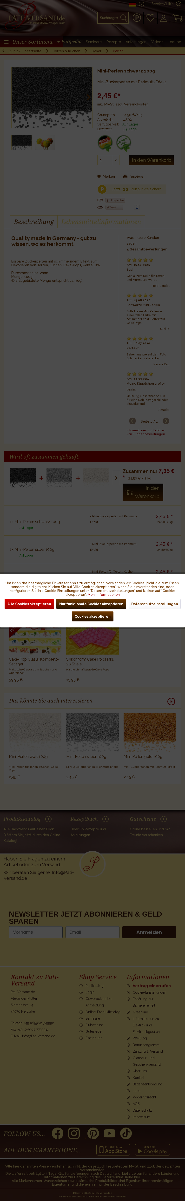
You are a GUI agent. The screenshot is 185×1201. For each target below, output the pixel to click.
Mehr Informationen (104, 594)
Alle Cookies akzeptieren (29, 604)
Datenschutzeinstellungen (154, 604)
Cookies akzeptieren (93, 616)
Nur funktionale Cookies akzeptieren (91, 604)
